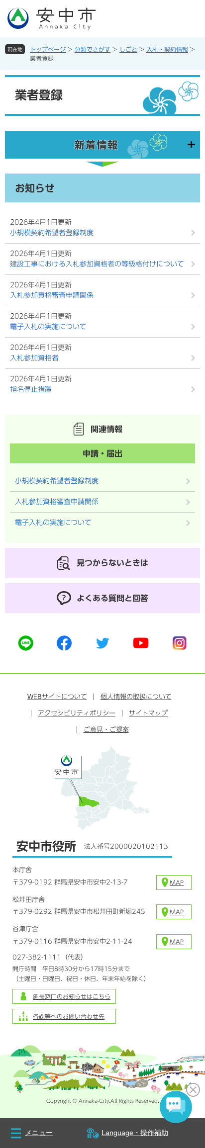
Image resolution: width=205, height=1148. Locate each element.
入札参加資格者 (34, 357)
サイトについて (57, 697)
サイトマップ (148, 713)
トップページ (48, 49)
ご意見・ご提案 (106, 729)
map (177, 882)
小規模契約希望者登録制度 (52, 232)
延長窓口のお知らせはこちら (71, 996)
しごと (128, 49)
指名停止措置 (31, 389)
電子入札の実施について (48, 326)
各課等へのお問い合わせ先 (68, 1016)
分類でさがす (92, 49)
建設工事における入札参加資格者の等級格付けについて (97, 264)
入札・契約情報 (167, 49)
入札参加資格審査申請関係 (52, 295)
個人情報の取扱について (136, 697)
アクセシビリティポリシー (76, 713)
